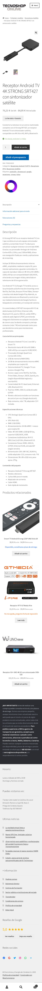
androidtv (13, 172)
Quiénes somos (11, 879)
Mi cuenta (7, 987)
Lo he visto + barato (13, 118)
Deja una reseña (25, 936)
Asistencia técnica (12, 883)
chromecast (21, 172)
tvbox (18, 174)
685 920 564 (26, 749)
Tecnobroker (10, 897)
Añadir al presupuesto (16, 157)
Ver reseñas (9, 936)
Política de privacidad (13, 905)
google (29, 172)
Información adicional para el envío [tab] (16, 211)
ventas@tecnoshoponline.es (15, 752)
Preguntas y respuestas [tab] (11, 224)
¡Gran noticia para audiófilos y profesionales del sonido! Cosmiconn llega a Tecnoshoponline (22, 844)
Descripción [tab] (7, 205)
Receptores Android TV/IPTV (20, 166)
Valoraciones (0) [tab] (9, 218)
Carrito (32, 985)
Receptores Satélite (31, 18)
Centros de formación (13, 888)
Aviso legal (9, 910)
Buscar (21, 987)
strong (13, 174)
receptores (6, 174)
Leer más (21, 620)
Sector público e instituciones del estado (21, 892)
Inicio (7, 18)
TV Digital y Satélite (16, 18)
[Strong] (11, 186)
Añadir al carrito (20, 147)
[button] (36, 32)
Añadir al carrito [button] (21, 553)
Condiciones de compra (14, 901)
